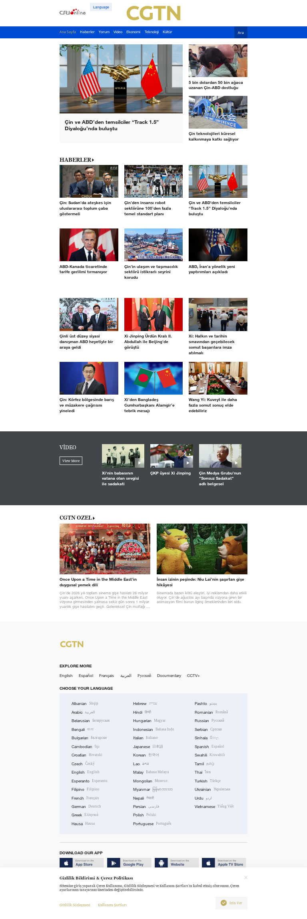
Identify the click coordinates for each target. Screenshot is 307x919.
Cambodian (86, 746)
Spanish (209, 746)
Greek (85, 815)
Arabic (83, 712)
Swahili (210, 755)
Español (86, 675)
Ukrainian (212, 789)
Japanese (148, 746)
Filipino (86, 789)
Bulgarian (89, 737)
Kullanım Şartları (112, 905)
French (85, 798)
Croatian (87, 755)
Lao (141, 763)
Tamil (204, 763)
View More (71, 461)
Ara (241, 32)
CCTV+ (193, 675)
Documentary (169, 675)
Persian (146, 806)
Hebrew (145, 703)
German (86, 806)
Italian (145, 737)
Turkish (208, 781)
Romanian (211, 712)
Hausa (83, 823)
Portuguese (152, 823)
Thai (203, 772)
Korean (146, 755)
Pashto (206, 703)
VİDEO (68, 447)
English (66, 675)
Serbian (208, 729)
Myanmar (153, 789)
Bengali (83, 729)
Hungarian (149, 720)
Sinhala (207, 737)
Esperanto (90, 781)
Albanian (85, 703)
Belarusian (91, 720)
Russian (209, 720)
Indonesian (153, 729)
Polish (144, 815)
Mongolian (150, 781)
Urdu (203, 798)
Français (106, 675)
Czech (83, 763)
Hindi (142, 712)
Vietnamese (214, 806)
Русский (144, 675)
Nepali (143, 798)
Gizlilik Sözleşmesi (75, 905)
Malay (151, 772)
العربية (126, 675)
